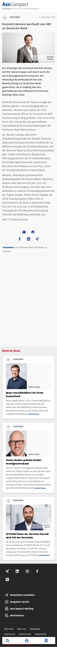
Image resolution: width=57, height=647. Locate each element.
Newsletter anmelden (22, 595)
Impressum (9, 634)
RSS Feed (8, 629)
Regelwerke (40, 634)
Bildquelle (35, 629)
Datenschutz (25, 634)
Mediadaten (17, 615)
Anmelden (8, 247)
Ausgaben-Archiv (19, 601)
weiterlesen (33, 414)
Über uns (21, 629)
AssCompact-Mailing (21, 608)
